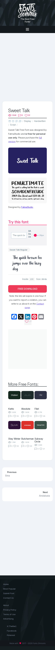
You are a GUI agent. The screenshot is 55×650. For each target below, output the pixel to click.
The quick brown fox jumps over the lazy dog (27, 263)
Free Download (27, 288)
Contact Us (8, 598)
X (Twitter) (11, 626)
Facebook (11, 631)
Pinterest (11, 635)
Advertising (8, 619)
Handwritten (40, 121)
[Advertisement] (27, 66)
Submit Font (8, 593)
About (6, 605)
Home (6, 584)
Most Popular (9, 589)
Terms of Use (9, 614)
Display (27, 121)
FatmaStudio (27, 207)
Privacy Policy (9, 610)
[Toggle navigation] (27, 29)
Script (13, 124)
